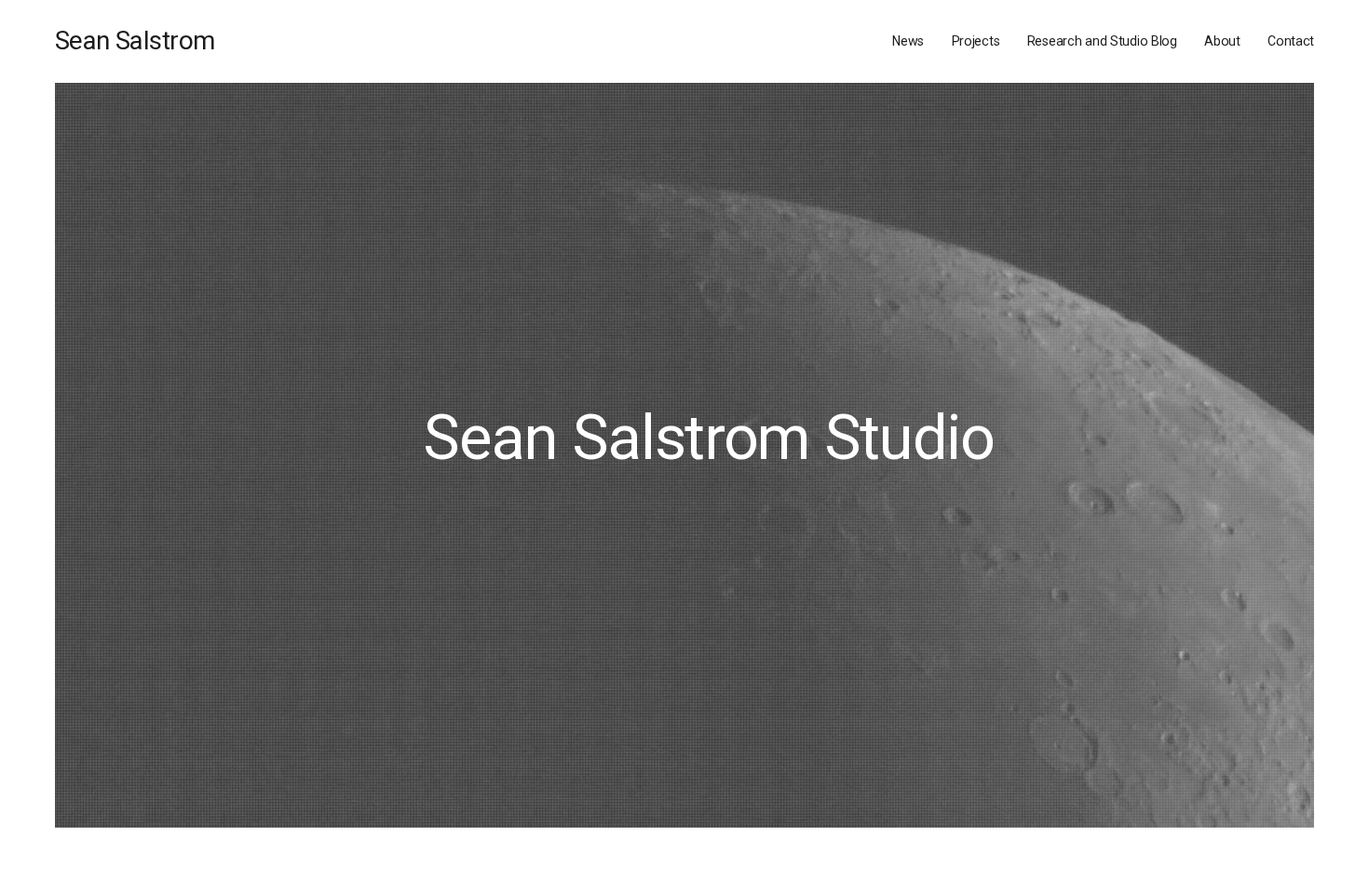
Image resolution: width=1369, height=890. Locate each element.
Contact (1290, 41)
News (908, 41)
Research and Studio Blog (1102, 41)
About (1222, 41)
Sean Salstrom (135, 40)
